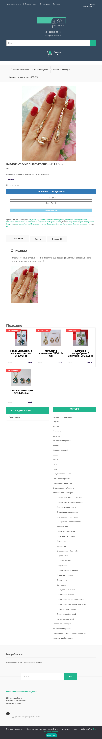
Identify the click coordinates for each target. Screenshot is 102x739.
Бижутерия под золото (36, 220)
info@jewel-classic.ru (53, 36)
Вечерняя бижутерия (75, 222)
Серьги (56, 422)
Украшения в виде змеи (62, 417)
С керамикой (62, 565)
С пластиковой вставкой (66, 614)
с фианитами (44, 222)
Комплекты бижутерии (61, 70)
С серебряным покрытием (67, 512)
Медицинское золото (38, 224)
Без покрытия (62, 527)
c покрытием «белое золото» (68, 517)
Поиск (71, 676)
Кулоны (56, 445)
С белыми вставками (66, 531)
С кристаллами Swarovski (67, 551)
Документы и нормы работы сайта (26, 717)
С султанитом (62, 556)
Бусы (55, 464)
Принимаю (51, 735)
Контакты (56, 4)
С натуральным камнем (66, 590)
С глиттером (62, 580)
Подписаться (51, 211)
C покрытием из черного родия (69, 497)
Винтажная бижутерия (62, 628)
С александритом (64, 561)
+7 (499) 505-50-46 (53, 32)
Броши (55, 455)
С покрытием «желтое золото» (69, 522)
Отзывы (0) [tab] (57, 239)
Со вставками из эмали (66, 609)
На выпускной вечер (54, 224)
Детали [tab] (38, 239)
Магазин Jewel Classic (21, 70)
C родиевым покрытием (66, 507)
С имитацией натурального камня (70, 599)
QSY (7, 226)
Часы (55, 469)
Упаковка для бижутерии (63, 638)
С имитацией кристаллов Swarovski (71, 604)
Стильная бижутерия (61, 479)
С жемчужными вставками (67, 570)
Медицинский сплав (22, 224)
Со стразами (62, 585)
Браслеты (57, 431)
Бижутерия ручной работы (63, 488)
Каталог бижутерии (41, 70)
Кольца (56, 426)
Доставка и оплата (14, 4)
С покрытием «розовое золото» (26, 222)
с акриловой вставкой (65, 619)
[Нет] (99, 732)
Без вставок (61, 541)
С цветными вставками (66, 536)
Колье (55, 460)
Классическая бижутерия (55, 220)
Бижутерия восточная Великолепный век (69, 633)
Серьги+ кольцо (55, 222)
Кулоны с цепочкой (60, 450)
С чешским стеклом (65, 575)
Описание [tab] (17, 238)
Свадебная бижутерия (62, 624)
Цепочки (56, 436)
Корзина (92, 4)
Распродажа (14, 417)
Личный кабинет (89, 6)
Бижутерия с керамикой (62, 483)
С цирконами (67, 224)
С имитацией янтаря (65, 595)
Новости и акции (31, 4)
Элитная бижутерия (80, 224)
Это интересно (45, 4)
